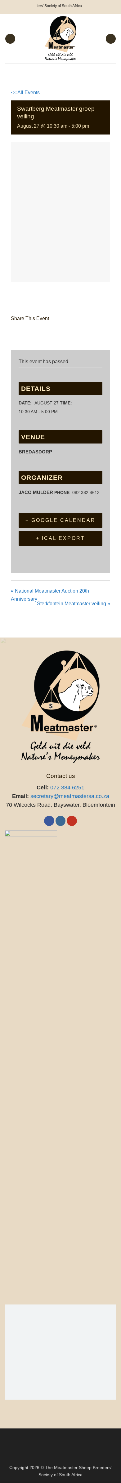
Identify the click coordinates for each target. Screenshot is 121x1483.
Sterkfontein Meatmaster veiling (73, 603)
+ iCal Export (60, 538)
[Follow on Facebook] (49, 821)
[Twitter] (32, 334)
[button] (10, 39)
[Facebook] (17, 334)
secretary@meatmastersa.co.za (69, 796)
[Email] (48, 334)
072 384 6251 (67, 787)
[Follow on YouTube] (72, 821)
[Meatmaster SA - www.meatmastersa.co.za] (60, 38)
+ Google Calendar (60, 520)
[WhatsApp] (63, 334)
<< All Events (25, 92)
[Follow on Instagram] (61, 821)
